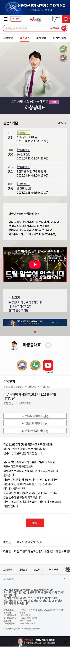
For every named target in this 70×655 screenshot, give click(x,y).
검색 (66, 19)
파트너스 (24, 38)
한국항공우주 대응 (18, 310)
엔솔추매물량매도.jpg (36, 431)
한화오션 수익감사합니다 (28, 542)
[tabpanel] (35, 322)
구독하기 (48, 372)
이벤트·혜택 (59, 38)
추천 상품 (41, 38)
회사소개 (23, 569)
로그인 (16, 19)
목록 (35, 523)
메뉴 (6, 19)
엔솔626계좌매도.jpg (36, 416)
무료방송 (8, 38)
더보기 (61, 123)
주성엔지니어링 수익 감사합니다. (26, 302)
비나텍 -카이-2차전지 (19, 306)
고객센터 (7, 569)
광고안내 (38, 569)
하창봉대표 (32, 345)
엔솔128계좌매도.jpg (36, 423)
